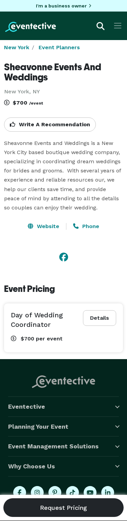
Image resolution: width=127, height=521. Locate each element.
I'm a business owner (61, 5)
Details (99, 318)
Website (47, 226)
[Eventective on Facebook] (19, 492)
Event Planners (59, 47)
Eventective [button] (26, 406)
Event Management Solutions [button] (53, 446)
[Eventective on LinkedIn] (107, 492)
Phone (90, 226)
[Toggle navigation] (117, 25)
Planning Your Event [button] (38, 426)
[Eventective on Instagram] (37, 492)
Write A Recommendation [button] (53, 124)
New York (16, 47)
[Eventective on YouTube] (90, 492)
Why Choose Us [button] (31, 466)
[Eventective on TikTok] (72, 492)
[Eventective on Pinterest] (54, 492)
